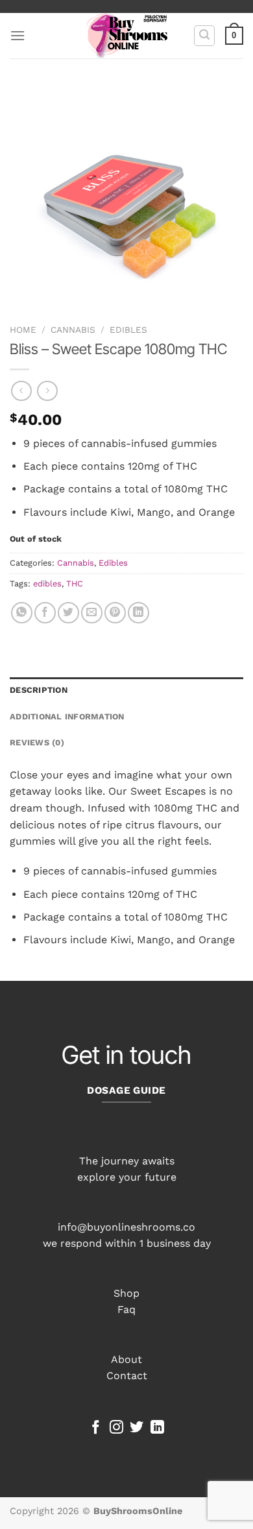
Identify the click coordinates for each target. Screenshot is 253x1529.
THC (74, 583)
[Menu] (17, 35)
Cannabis (73, 329)
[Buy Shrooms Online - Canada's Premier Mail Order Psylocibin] (127, 35)
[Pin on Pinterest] (115, 612)
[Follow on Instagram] (116, 1428)
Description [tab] (38, 690)
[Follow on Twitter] (136, 1428)
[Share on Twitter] (68, 612)
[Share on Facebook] (45, 612)
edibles (47, 583)
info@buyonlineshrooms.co (126, 1227)
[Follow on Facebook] (95, 1428)
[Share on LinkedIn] (138, 612)
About (126, 1359)
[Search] (204, 35)
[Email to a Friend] (91, 612)
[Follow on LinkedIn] (157, 1428)
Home (23, 329)
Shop (126, 1293)
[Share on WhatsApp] (21, 612)
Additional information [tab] (67, 716)
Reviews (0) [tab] (37, 742)
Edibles (128, 329)
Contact (126, 1375)
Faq (126, 1309)
